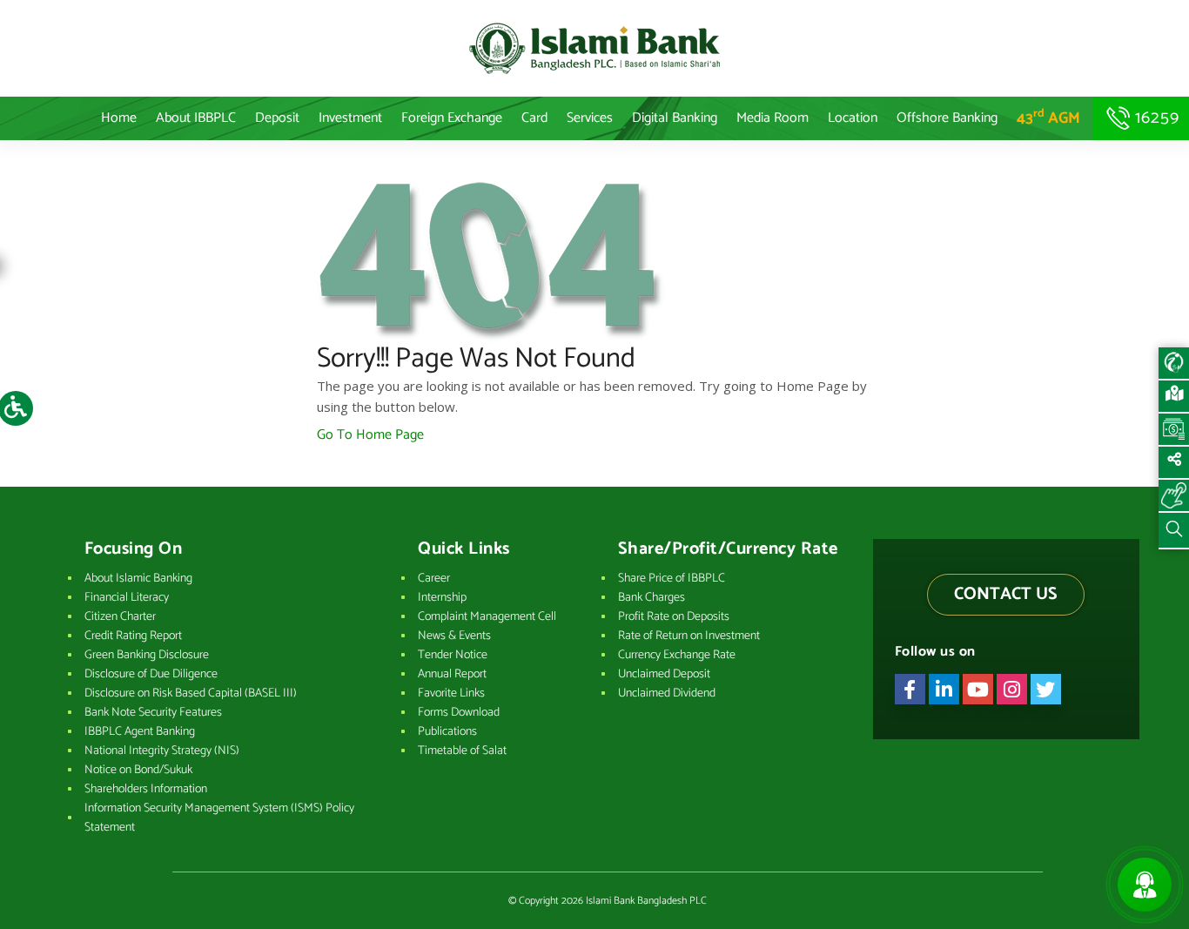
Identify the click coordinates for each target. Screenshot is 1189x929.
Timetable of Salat (462, 751)
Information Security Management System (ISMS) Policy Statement (219, 818)
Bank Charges (651, 598)
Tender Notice (452, 655)
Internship (442, 598)
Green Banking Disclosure (146, 655)
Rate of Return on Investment (689, 636)
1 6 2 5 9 (1154, 118)
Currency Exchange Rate (677, 655)
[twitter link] (1046, 689)
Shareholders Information (145, 789)
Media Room (772, 118)
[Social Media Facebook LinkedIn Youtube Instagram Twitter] (1174, 463)
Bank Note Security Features (153, 713)
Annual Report (452, 674)
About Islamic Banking (138, 579)
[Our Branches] (1174, 397)
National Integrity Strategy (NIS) (161, 751)
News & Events (454, 636)
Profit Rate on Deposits (673, 617)
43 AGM (1048, 118)
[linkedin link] (944, 689)
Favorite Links (451, 693)
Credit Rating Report (133, 636)
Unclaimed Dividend (666, 693)
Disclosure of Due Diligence (151, 674)
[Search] (1174, 531)
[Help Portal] (1174, 496)
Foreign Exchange (451, 118)
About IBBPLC (196, 118)
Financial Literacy (126, 598)
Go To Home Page (370, 435)
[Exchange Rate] (1174, 430)
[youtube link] (978, 689)
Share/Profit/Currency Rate (728, 549)
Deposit (277, 118)
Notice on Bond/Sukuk (138, 770)
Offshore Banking (947, 118)
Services (590, 118)
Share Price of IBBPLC (671, 579)
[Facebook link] (910, 689)
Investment (350, 118)
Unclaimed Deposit (664, 674)
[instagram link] (1012, 689)
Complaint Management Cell (487, 617)
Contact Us (1006, 594)
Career (434, 579)
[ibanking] (1174, 363)
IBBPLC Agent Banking (139, 732)
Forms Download (459, 713)
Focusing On (133, 549)
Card (534, 118)
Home (119, 118)
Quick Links (464, 549)
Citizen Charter (120, 617)
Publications (447, 732)
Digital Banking (674, 118)
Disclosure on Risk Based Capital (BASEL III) (190, 693)
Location (852, 118)
